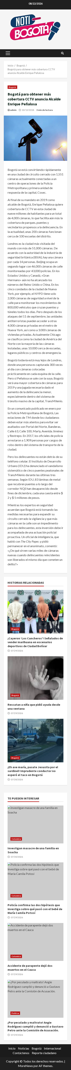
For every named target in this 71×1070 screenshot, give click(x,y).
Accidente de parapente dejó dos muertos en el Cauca (35, 942)
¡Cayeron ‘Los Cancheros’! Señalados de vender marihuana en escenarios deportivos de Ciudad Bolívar (35, 612)
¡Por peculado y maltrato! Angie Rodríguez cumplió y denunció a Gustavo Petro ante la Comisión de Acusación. (35, 999)
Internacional (52, 1048)
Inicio (12, 1048)
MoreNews (25, 1066)
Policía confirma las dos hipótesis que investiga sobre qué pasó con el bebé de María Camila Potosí (35, 881)
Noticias (23, 1048)
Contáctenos (21, 1053)
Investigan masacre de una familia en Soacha (35, 824)
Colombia (16, 839)
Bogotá (12, 87)
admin (13, 110)
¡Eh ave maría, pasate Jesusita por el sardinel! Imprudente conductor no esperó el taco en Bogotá (35, 740)
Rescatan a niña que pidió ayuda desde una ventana (35, 678)
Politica (15, 1013)
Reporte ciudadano (44, 1053)
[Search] (62, 53)
